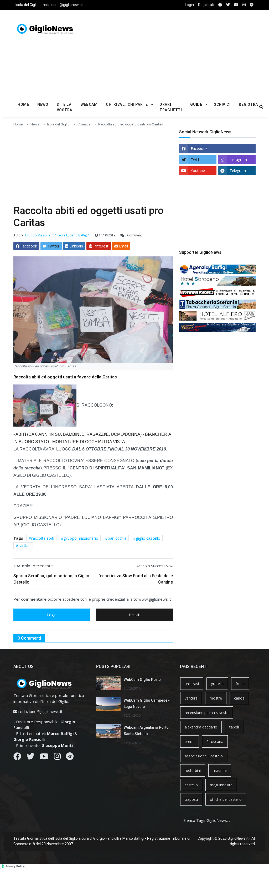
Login (189, 5)
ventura (191, 698)
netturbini (193, 770)
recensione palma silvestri (207, 712)
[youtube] (236, 5)
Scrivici (222, 104)
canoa (239, 698)
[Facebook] (17, 757)
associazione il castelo (204, 755)
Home (23, 104)
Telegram (238, 170)
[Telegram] (70, 757)
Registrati (206, 5)
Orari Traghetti (170, 107)
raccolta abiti (42, 538)
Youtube (198, 170)
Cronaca (83, 124)
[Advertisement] (182, 53)
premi (189, 741)
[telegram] (252, 5)
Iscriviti (134, 614)
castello (191, 784)
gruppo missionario (81, 538)
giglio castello (148, 538)
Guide (196, 104)
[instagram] (244, 5)
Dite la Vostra (64, 107)
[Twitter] (30, 757)
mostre (216, 698)
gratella (217, 683)
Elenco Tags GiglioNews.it (206, 820)
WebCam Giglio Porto (142, 679)
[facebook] (220, 5)
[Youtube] (44, 757)
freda (240, 683)
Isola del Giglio (27, 5)
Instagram (238, 159)
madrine (220, 770)
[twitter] (228, 5)
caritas (24, 545)
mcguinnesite (221, 784)
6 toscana (214, 741)
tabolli (234, 727)
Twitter (197, 159)
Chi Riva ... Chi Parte (127, 104)
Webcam (89, 104)
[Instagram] (57, 757)
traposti (191, 799)
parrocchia (117, 538)
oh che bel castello (226, 799)
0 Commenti (133, 235)
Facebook (199, 148)
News (42, 104)
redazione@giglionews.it (63, 5)
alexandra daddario (201, 727)
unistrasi (192, 683)
